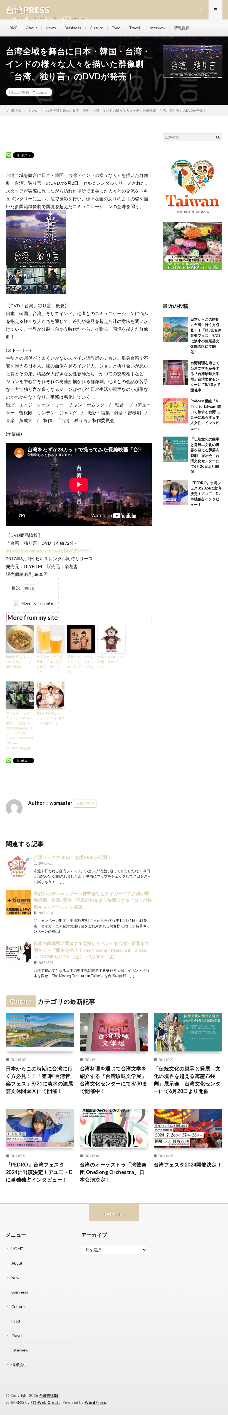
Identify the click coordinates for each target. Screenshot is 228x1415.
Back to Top (114, 1214)
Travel (134, 27)
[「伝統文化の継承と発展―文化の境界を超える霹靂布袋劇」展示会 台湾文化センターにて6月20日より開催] (175, 449)
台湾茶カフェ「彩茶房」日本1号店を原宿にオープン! (49, 664)
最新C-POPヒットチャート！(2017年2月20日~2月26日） (80, 664)
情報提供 (182, 27)
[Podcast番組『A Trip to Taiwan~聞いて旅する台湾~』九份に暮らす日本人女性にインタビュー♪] (175, 410)
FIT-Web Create (46, 1402)
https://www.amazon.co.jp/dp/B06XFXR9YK (48, 550)
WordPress (95, 1402)
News (51, 27)
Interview (156, 27)
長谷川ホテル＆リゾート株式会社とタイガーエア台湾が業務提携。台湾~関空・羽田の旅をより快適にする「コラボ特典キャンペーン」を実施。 (93, 900)
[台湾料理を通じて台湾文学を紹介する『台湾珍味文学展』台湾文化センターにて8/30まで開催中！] (175, 372)
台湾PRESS (49, 1395)
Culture (96, 27)
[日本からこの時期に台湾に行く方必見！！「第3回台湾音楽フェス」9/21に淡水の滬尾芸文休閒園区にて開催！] (175, 329)
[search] (218, 137)
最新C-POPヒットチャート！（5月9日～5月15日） (50, 718)
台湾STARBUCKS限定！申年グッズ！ (110, 662)
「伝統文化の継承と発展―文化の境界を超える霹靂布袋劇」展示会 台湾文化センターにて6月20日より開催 (204, 455)
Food (116, 27)
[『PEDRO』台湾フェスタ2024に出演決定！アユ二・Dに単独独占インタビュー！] (175, 492)
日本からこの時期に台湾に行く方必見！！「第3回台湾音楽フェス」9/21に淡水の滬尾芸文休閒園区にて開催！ (206, 335)
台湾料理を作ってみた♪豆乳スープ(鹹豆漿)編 (19, 662)
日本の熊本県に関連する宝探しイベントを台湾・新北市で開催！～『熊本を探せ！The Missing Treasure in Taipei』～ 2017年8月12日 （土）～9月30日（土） (91, 950)
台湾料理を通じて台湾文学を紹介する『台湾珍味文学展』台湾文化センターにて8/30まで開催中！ (113, 1079)
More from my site (34, 603)
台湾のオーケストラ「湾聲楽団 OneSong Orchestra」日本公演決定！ (113, 1172)
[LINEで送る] (8, 154)
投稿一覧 (83, 803)
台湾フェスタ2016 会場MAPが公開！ (72, 857)
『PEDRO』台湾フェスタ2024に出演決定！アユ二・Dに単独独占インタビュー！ (206, 494)
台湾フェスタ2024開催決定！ (188, 1164)
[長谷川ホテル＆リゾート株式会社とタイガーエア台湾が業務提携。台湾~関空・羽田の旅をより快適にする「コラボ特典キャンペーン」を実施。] (18, 902)
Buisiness (73, 27)
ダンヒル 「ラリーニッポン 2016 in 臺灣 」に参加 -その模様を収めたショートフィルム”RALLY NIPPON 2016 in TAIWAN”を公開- (19, 730)
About (31, 27)
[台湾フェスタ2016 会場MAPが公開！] (18, 866)
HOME (12, 27)
